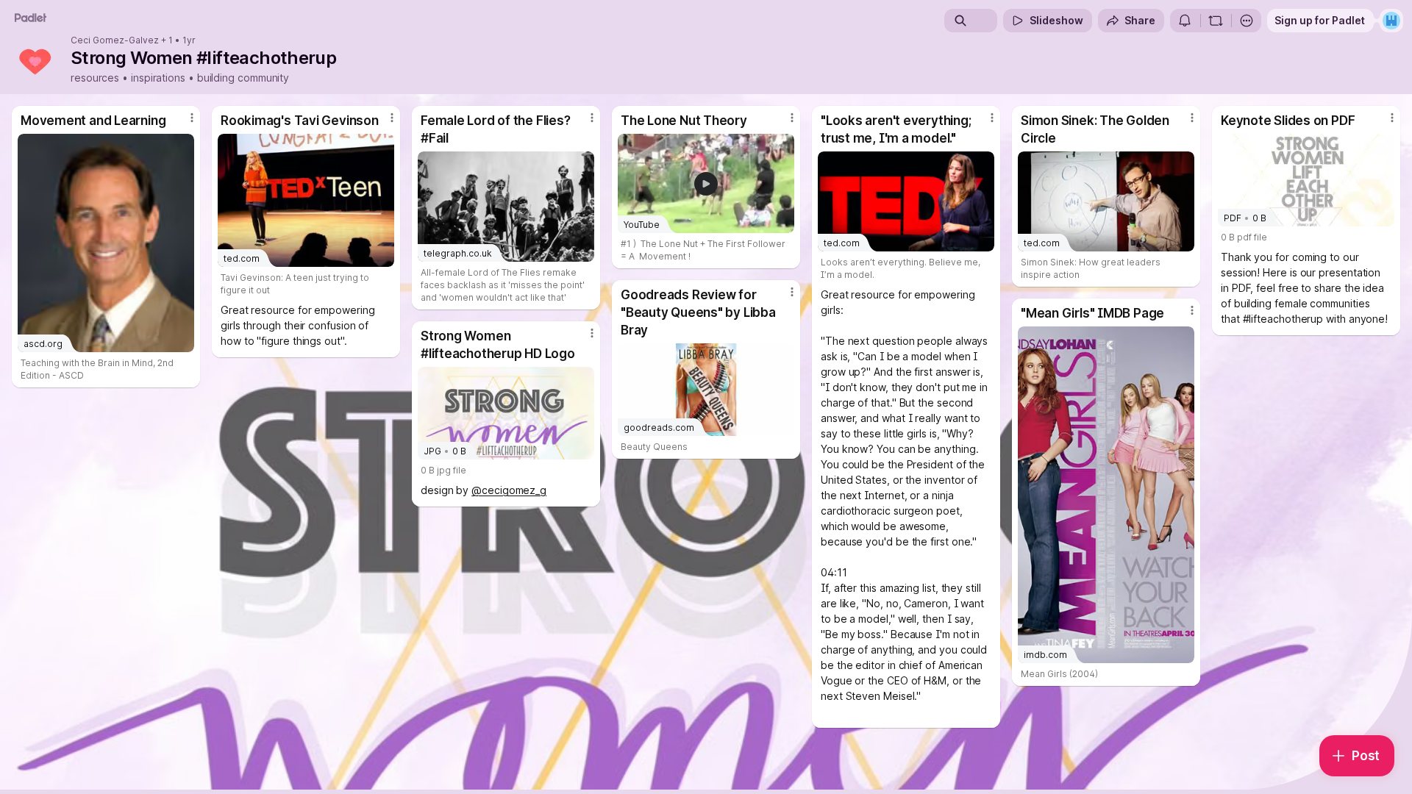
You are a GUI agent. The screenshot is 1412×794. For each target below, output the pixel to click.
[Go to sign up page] (1391, 20)
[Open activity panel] (1184, 20)
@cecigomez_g (508, 490)
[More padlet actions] (1246, 20)
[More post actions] (192, 117)
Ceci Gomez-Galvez (115, 40)
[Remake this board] (1215, 20)
